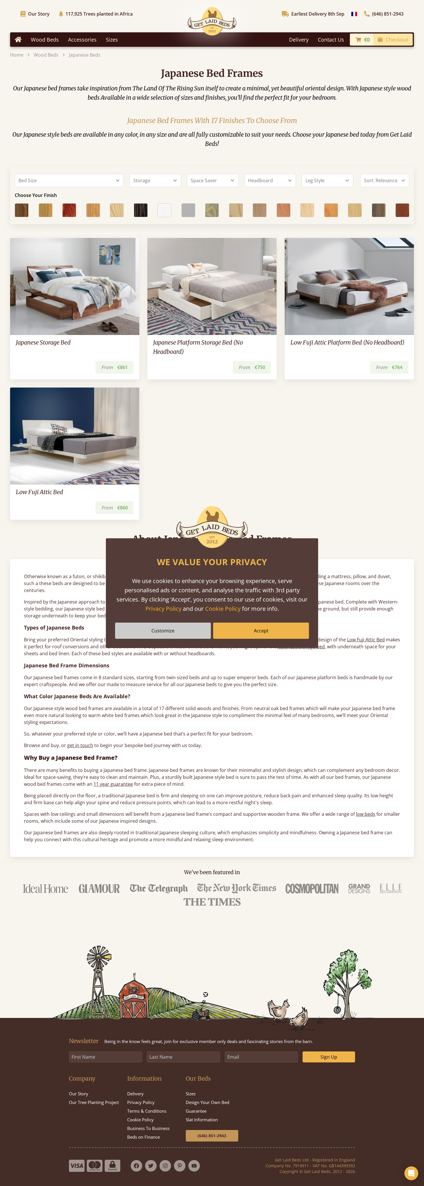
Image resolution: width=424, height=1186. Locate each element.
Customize (163, 631)
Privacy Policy (163, 608)
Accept (261, 631)
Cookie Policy (223, 608)
